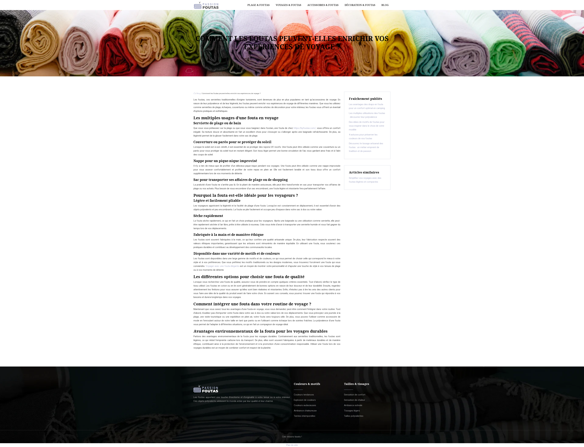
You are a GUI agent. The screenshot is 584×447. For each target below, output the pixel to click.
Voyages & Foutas (288, 5)
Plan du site (292, 445)
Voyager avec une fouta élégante (222, 266)
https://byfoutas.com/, (305, 128)
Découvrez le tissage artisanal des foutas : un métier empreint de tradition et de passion (366, 147)
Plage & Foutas (258, 5)
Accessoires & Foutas (323, 5)
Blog (385, 5)
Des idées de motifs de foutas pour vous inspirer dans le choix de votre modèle (366, 126)
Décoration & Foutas (360, 5)
